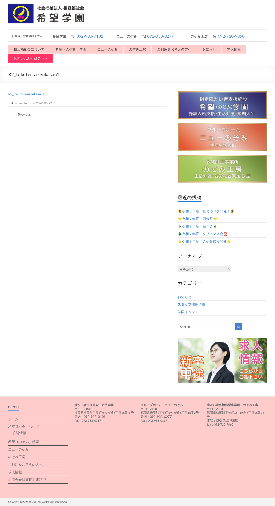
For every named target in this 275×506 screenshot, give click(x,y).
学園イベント (188, 312)
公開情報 (19, 433)
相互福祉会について (29, 49)
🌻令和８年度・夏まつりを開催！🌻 (206, 211)
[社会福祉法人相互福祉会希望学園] (47, 5)
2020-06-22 (44, 103)
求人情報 (234, 49)
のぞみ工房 (137, 49)
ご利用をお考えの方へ (174, 49)
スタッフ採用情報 (191, 304)
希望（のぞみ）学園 (70, 49)
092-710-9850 (231, 36)
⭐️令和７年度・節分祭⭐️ (197, 219)
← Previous (22, 114)
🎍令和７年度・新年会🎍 (197, 226)
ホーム (13, 419)
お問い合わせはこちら (31, 58)
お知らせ (209, 49)
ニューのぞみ (107, 49)
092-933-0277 (160, 36)
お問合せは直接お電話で (27, 479)
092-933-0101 (89, 36)
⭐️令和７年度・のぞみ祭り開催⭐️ (204, 241)
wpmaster (21, 103)
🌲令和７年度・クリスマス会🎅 (203, 234)
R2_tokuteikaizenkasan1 (26, 94)
